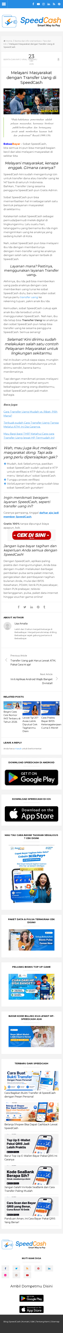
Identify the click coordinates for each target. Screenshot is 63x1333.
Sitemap (55, 1321)
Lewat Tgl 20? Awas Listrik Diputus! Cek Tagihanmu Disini (30, 724)
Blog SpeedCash (12, 1321)
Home (9, 41)
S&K (32, 1321)
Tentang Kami (43, 1321)
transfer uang (29, 297)
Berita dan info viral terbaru (28, 41)
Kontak (25, 1321)
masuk (18, 748)
